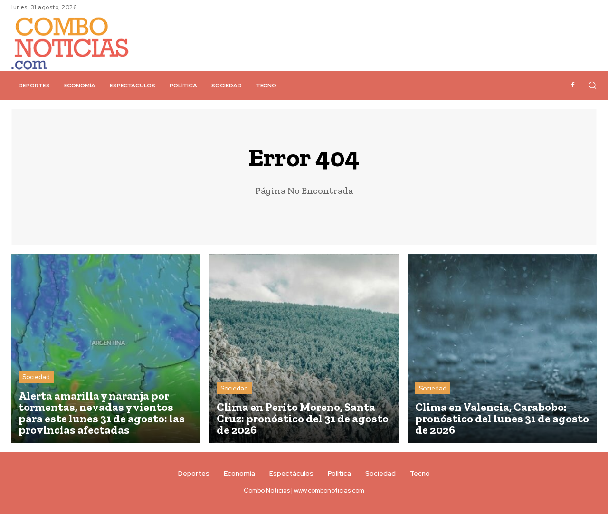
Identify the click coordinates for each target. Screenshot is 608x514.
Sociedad (36, 377)
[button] (592, 85)
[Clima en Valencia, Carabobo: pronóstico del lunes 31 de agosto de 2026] (502, 348)
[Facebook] (573, 85)
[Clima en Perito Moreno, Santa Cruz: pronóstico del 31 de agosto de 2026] (303, 348)
